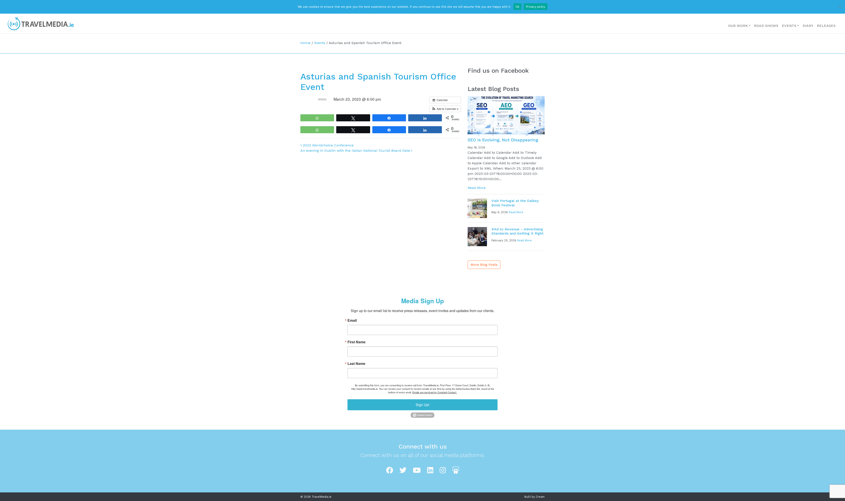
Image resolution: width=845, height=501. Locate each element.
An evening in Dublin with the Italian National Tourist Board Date (355, 150)
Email (352, 320)
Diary (808, 26)
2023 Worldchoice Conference (328, 145)
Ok (518, 6)
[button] (445, 109)
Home (305, 43)
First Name (356, 342)
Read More (477, 188)
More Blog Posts (484, 265)
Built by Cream (534, 496)
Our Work (738, 26)
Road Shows (766, 26)
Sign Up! (422, 404)
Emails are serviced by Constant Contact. (434, 392)
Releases (826, 26)
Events (789, 26)
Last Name (356, 363)
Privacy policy (535, 6)
